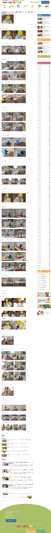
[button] (49, 11)
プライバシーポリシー (36, 523)
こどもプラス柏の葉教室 (41, 278)
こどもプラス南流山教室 (41, 287)
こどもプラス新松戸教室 (41, 274)
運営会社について (42, 523)
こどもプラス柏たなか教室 (41, 285)
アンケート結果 (28, 523)
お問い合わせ (46, 2)
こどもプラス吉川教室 (41, 289)
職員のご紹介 (23, 523)
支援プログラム (13, 523)
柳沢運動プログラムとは (8, 523)
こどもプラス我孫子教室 (41, 276)
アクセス (32, 523)
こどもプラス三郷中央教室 (41, 280)
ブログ (20, 523)
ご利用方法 (17, 523)
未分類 (3, 435)
